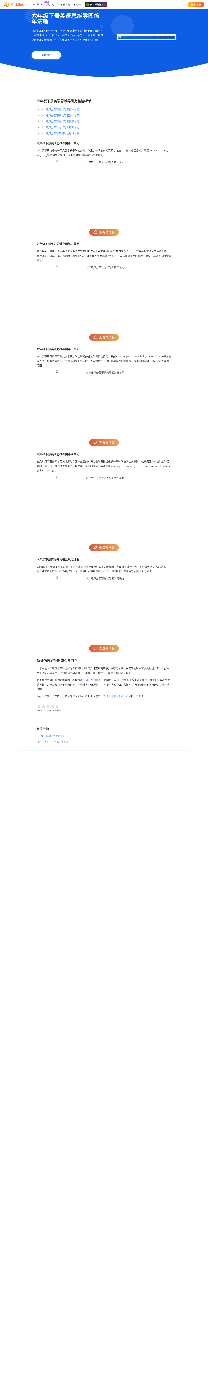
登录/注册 (196, 4)
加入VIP (77, 4)
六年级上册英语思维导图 (114, 696)
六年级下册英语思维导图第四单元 (60, 127)
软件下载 (65, 4)
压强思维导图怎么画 (52, 735)
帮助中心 (49, 4)
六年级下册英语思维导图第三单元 (60, 121)
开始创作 (46, 55)
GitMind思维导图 (92, 680)
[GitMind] (14, 4)
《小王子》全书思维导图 (55, 741)
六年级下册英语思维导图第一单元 (60, 109)
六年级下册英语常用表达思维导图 (60, 133)
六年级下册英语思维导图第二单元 (60, 115)
